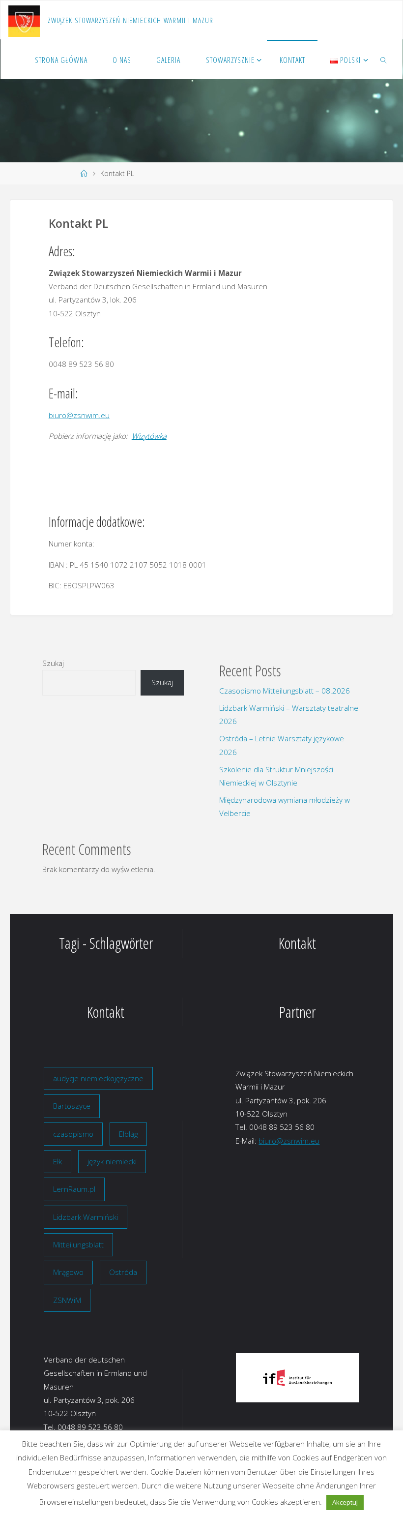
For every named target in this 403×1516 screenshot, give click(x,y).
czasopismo (73, 1134)
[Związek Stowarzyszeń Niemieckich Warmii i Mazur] (24, 20)
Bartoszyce (71, 1106)
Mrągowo (68, 1272)
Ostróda (123, 1272)
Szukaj (53, 663)
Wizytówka (149, 436)
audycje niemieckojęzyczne (98, 1078)
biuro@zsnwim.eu (79, 415)
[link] (384, 59)
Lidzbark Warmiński (85, 1217)
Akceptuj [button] (345, 1502)
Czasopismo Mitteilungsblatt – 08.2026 (284, 691)
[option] (297, 1377)
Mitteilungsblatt (78, 1244)
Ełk (57, 1161)
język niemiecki (112, 1161)
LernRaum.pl (74, 1189)
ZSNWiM (67, 1300)
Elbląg (128, 1134)
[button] (250, 1377)
